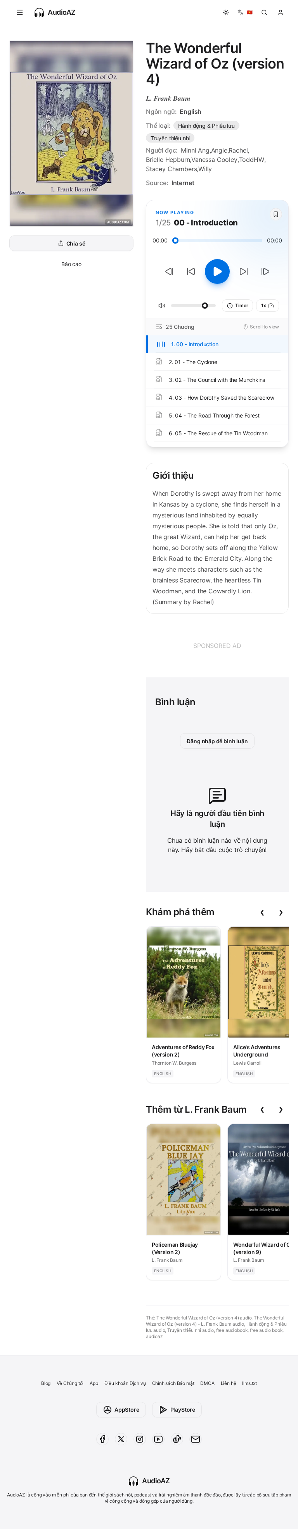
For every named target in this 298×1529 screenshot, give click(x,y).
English (190, 111)
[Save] (276, 214)
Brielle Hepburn (168, 159)
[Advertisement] (217, 645)
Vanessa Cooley (214, 159)
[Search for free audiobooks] (264, 12)
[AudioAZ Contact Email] (195, 1439)
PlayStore (182, 1409)
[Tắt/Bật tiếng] (162, 305)
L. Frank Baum (168, 98)
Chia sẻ (75, 243)
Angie (219, 150)
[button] (19, 12)
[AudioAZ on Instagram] (139, 1439)
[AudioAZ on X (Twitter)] (121, 1439)
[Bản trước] (169, 271)
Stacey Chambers (171, 169)
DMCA (207, 1383)
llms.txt (249, 1383)
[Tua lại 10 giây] (191, 271)
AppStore (126, 1409)
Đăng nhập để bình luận (217, 741)
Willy (205, 169)
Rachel (238, 150)
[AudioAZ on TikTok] (177, 1439)
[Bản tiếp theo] (265, 271)
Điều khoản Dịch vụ (125, 1383)
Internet (183, 183)
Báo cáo (71, 264)
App (94, 1383)
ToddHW (251, 159)
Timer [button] (241, 305)
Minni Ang (195, 150)
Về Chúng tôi (70, 1383)
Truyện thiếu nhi (170, 138)
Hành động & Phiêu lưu (206, 125)
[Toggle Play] (217, 271)
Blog (45, 1383)
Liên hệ (228, 1383)
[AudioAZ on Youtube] (158, 1439)
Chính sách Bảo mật (173, 1383)
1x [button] (263, 305)
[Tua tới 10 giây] (243, 271)
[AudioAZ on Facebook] (102, 1439)
